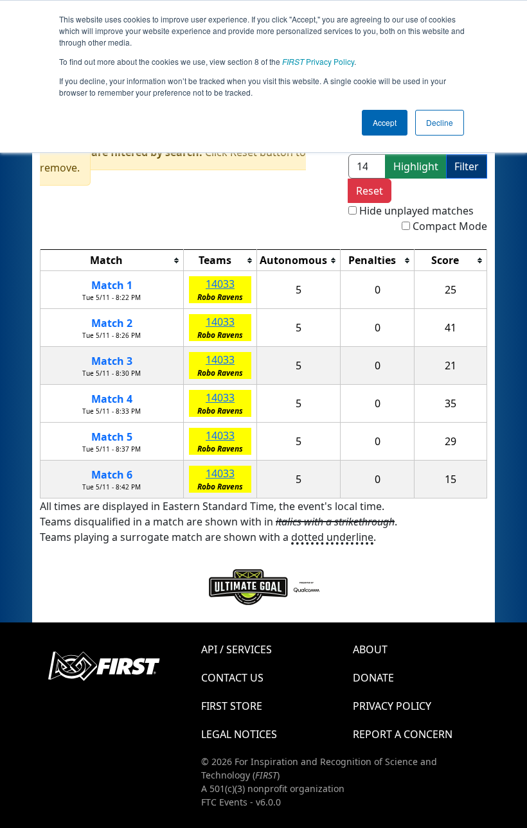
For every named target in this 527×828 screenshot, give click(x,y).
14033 (220, 284)
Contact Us (232, 678)
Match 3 (111, 361)
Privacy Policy (318, 61)
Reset (369, 191)
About (370, 649)
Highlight (415, 166)
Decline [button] (439, 122)
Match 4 (111, 399)
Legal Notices (239, 734)
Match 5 (111, 437)
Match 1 (111, 285)
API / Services (236, 649)
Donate (373, 678)
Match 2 (111, 323)
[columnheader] (112, 260)
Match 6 (111, 475)
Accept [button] (385, 122)
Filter (466, 166)
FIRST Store (231, 706)
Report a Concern (402, 734)
